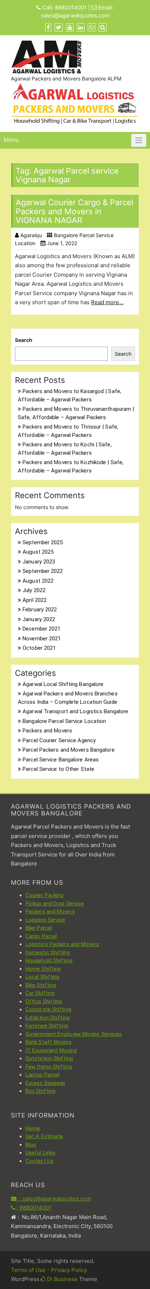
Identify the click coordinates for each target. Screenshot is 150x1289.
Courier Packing (44, 895)
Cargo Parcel (41, 936)
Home (32, 1128)
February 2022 (40, 609)
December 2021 (41, 628)
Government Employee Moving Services (73, 1034)
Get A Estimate (44, 1136)
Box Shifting (40, 1091)
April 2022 (35, 600)
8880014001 (71, 7)
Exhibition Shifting (47, 1018)
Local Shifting (42, 977)
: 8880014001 (33, 1207)
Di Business (62, 1279)
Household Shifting (48, 960)
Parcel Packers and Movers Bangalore (69, 750)
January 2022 (39, 619)
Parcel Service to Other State (58, 769)
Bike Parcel (38, 928)
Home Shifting (43, 969)
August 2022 (38, 581)
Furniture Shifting (46, 1025)
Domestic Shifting (47, 952)
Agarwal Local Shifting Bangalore (63, 684)
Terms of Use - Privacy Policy (49, 1270)
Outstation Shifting (49, 1058)
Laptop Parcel (42, 1074)
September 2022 (43, 571)
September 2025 (43, 542)
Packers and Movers (47, 730)
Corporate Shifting (48, 1009)
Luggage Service (45, 920)
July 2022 (34, 590)
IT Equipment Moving (51, 1050)
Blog (30, 1144)
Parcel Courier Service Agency (59, 740)
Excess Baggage (45, 1083)
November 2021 (42, 638)
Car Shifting (40, 993)
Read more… (107, 302)
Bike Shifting (40, 985)
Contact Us (39, 1161)
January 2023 (39, 561)
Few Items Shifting (48, 1066)
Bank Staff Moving (48, 1042)
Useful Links (40, 1152)
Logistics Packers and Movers (62, 944)
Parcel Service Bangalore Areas (61, 759)
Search (23, 340)
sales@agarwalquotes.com (75, 15)
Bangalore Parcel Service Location (64, 721)
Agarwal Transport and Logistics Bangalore (75, 711)
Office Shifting (43, 1001)
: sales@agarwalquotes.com (53, 1198)
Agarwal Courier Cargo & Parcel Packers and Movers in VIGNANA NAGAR (74, 211)
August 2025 (38, 552)
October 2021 (39, 648)
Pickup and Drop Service (54, 903)
